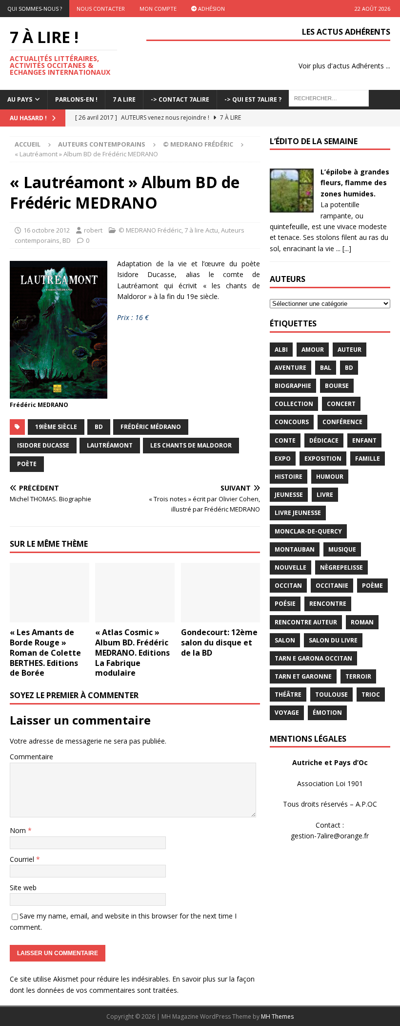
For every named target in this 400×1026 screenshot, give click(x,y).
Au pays (19, 99)
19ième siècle (56, 427)
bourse (337, 386)
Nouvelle (290, 567)
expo (283, 458)
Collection (294, 404)
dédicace (324, 440)
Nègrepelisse (341, 567)
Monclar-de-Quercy (308, 531)
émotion (327, 712)
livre (325, 495)
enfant (364, 440)
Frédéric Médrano (150, 427)
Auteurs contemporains (101, 144)
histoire (288, 476)
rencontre (327, 603)
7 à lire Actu (201, 230)
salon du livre (333, 640)
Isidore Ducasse (43, 445)
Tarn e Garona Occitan (313, 658)
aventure (290, 367)
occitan (288, 585)
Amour (312, 349)
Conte (285, 440)
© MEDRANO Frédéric (150, 230)
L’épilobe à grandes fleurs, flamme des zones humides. (354, 182)
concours (292, 422)
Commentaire (31, 756)
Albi (281, 349)
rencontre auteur (306, 622)
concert (341, 404)
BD (66, 240)
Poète (27, 464)
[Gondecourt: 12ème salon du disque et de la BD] (220, 592)
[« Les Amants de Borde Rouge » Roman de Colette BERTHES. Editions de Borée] (49, 592)
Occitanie (332, 585)
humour (329, 476)
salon (285, 640)
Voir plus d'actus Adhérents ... (344, 65)
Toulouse (331, 694)
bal (325, 367)
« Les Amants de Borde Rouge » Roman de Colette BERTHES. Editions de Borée (45, 652)
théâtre (288, 694)
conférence (342, 422)
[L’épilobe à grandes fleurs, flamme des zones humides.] (292, 207)
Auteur (349, 349)
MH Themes (277, 1016)
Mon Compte (158, 8)
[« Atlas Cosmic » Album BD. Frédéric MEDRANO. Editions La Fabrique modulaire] (135, 592)
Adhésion (211, 8)
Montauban (295, 549)
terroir (358, 676)
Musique (342, 549)
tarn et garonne (303, 676)
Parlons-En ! (76, 99)
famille (367, 458)
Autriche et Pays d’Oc (330, 762)
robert (93, 230)
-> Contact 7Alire (180, 99)
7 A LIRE (124, 99)
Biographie (293, 386)
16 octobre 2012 (46, 230)
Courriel (23, 859)
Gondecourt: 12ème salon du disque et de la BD (219, 642)
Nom (19, 830)
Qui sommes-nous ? (34, 8)
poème (372, 585)
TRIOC (370, 694)
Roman (362, 622)
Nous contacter (101, 8)
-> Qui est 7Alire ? (252, 99)
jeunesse (289, 495)
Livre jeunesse (298, 513)
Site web (23, 887)
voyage (287, 712)
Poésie (285, 603)
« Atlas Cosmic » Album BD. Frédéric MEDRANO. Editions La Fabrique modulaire (132, 652)
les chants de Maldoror (191, 445)
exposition (322, 458)
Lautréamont (110, 445)
